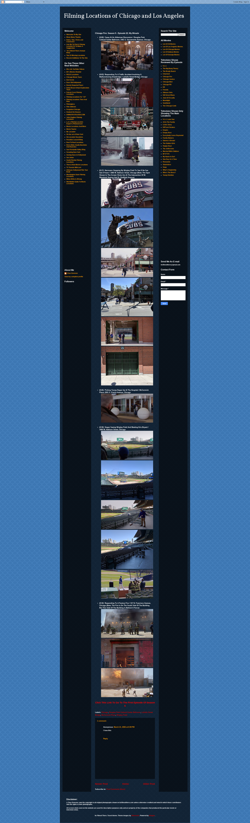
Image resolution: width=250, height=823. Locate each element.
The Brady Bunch (169, 71)
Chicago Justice (169, 79)
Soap (165, 167)
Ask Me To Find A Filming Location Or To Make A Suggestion (75, 46)
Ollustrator (135, 815)
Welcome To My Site (73, 34)
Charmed (166, 74)
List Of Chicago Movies (171, 49)
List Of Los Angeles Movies (173, 47)
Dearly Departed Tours (74, 85)
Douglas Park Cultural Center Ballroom (124, 712)
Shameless (167, 164)
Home (125, 784)
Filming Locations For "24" (76, 97)
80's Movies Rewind (73, 72)
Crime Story (167, 125)
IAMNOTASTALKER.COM (75, 115)
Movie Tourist (71, 129)
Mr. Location (70, 132)
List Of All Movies (169, 44)
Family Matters (168, 138)
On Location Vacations (74, 137)
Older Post (149, 784)
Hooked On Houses (73, 112)
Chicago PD (167, 84)
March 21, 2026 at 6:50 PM (124, 727)
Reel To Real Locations (74, 142)
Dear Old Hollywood (73, 82)
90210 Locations (72, 74)
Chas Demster (72, 273)
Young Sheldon (168, 175)
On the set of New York (74, 134)
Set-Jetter (70, 157)
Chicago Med (167, 82)
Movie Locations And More (76, 126)
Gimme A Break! (169, 141)
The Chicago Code (169, 106)
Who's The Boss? (169, 172)
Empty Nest (167, 133)
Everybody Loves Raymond (173, 135)
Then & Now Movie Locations (77, 165)
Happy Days (167, 146)
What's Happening (169, 170)
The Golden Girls (169, 143)
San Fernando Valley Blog (75, 150)
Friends (165, 90)
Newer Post (101, 784)
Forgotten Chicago (73, 109)
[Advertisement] (76, 227)
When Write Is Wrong (74, 179)
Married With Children (171, 151)
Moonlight (166, 100)
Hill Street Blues (169, 95)
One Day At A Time (170, 159)
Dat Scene (70, 80)
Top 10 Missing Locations (75, 55)
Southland (166, 103)
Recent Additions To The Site (77, 58)
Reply (105, 739)
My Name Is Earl (169, 157)
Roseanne (166, 162)
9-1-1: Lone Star (169, 119)
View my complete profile (73, 277)
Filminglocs (70, 104)
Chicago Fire (167, 77)
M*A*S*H (166, 154)
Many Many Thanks (73, 37)
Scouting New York (73, 152)
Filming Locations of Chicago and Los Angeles (124, 16)
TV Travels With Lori (73, 167)
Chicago (104, 712)
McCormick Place (108, 715)
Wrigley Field (122, 715)
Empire (165, 130)
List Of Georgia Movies (171, 55)
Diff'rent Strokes (169, 127)
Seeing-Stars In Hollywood (76, 155)
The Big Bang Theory (170, 68)
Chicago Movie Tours (74, 77)
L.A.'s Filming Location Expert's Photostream (74, 123)
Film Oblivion (71, 107)
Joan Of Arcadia (169, 98)
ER (164, 87)
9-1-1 (165, 66)
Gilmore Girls (168, 92)
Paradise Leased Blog (74, 140)
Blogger (152, 815)
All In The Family (169, 122)
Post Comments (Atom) (115, 789)
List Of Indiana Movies (171, 52)
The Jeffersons (168, 149)
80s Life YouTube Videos (75, 69)
